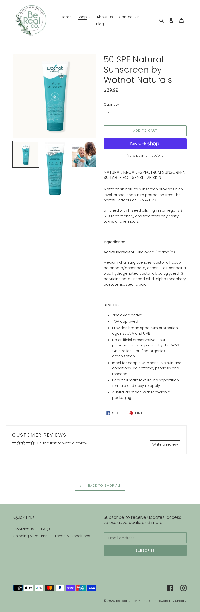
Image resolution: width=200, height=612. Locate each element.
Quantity (111, 104)
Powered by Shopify (172, 601)
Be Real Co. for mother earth (136, 601)
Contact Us (23, 529)
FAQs (45, 529)
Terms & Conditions (72, 535)
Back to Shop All (103, 485)
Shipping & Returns (30, 535)
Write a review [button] (165, 444)
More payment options (145, 155)
